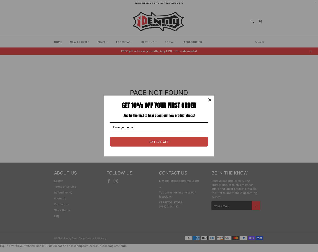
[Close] (209, 100)
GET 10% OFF (159, 141)
